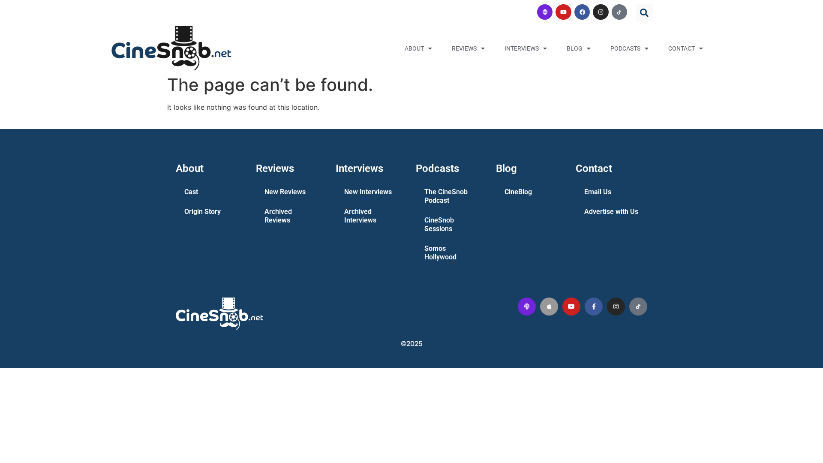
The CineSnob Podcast (446, 196)
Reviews (464, 48)
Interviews (522, 48)
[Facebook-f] (594, 307)
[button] (644, 12)
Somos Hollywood (440, 252)
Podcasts (625, 48)
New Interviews (368, 192)
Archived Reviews (278, 215)
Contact (681, 48)
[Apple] (549, 307)
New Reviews (285, 192)
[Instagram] (600, 12)
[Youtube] (563, 12)
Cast (191, 192)
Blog (575, 48)
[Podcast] (545, 12)
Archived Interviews (360, 215)
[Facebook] (582, 12)
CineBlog (518, 192)
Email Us (597, 192)
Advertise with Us (611, 211)
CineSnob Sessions (439, 224)
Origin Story (202, 211)
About (414, 48)
